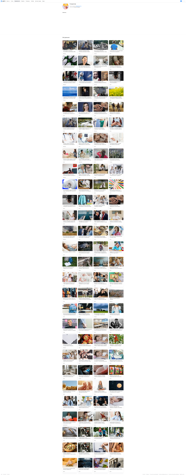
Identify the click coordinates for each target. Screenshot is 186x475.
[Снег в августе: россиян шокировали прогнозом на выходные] (116, 156)
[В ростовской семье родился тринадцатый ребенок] (85, 388)
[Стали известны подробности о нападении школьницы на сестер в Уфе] (69, 202)
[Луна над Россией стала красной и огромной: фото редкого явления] (116, 388)
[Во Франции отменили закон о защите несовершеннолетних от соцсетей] (85, 419)
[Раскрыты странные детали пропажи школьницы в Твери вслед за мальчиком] (85, 47)
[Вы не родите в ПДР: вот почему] (69, 248)
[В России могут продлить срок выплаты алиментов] (69, 465)
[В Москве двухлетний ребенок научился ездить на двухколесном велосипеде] (100, 248)
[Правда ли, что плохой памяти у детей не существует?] (116, 248)
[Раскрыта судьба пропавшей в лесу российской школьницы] (69, 125)
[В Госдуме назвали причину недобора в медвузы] (100, 202)
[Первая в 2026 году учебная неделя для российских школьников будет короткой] (69, 357)
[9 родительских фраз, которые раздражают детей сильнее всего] (100, 109)
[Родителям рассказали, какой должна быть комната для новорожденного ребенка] (69, 372)
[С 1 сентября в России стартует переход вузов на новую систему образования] (116, 465)
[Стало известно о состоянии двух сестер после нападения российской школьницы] (116, 47)
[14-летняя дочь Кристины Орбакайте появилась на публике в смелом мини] (69, 326)
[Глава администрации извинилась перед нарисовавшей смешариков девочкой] (100, 156)
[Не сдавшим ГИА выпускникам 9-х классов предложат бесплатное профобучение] (100, 326)
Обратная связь (182, 474)
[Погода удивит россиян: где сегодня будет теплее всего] (100, 310)
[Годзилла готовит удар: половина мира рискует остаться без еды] (69, 94)
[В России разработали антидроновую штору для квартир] (69, 341)
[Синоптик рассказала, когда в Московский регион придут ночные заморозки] (85, 248)
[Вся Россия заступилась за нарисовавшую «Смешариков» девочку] (116, 186)
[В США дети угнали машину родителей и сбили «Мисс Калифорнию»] (85, 465)
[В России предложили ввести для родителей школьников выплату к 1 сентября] (69, 310)
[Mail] (1, 1)
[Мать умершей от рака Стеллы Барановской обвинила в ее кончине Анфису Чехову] (85, 109)
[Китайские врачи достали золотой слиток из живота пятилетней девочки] (116, 310)
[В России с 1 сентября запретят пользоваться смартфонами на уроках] (116, 125)
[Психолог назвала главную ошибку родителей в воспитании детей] (100, 388)
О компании (4, 474)
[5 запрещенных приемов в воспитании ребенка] (100, 434)
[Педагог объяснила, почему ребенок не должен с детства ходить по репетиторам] (85, 171)
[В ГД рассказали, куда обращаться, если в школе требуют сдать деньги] (116, 202)
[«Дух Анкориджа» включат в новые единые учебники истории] (100, 217)
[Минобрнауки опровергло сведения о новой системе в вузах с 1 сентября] (85, 450)
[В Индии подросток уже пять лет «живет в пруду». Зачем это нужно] (85, 125)
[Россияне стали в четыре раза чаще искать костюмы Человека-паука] (100, 403)
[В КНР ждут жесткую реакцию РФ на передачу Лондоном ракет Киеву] (100, 94)
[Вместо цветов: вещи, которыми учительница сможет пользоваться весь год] (69, 419)
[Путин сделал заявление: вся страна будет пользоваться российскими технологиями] (85, 372)
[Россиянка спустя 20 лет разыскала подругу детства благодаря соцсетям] (69, 403)
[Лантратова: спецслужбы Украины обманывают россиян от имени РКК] (69, 78)
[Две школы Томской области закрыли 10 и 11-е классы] (69, 264)
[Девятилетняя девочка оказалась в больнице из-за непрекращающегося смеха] (100, 63)
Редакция (147, 474)
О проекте (144, 474)
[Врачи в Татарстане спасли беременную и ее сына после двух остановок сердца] (85, 140)
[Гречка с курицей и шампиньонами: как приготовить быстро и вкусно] (69, 450)
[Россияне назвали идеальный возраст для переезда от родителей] (100, 450)
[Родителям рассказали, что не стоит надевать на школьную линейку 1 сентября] (69, 279)
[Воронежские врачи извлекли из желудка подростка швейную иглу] (116, 357)
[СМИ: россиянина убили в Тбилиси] (116, 295)
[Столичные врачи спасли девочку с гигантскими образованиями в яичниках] (85, 78)
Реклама (8, 474)
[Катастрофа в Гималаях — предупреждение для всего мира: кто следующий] (100, 47)
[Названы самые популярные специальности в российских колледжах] (69, 140)
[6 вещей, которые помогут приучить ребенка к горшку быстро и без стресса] (100, 419)
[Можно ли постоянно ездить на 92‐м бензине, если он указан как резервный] (69, 295)
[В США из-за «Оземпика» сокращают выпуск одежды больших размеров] (100, 125)
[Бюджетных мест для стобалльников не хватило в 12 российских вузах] (85, 434)
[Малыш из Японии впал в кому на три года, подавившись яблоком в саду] (116, 279)
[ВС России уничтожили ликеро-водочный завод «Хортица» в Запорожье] (69, 233)
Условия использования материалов (174, 474)
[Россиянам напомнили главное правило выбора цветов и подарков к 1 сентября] (85, 403)
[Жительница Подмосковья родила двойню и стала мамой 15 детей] (85, 186)
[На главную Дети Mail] (3, 1)
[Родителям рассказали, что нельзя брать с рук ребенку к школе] (116, 419)
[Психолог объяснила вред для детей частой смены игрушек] (100, 465)
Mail (1, 474)
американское (78, 6)
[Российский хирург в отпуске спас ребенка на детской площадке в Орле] (116, 140)
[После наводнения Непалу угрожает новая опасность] (85, 264)
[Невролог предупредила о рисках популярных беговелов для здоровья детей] (116, 434)
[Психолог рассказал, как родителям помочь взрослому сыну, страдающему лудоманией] (116, 372)
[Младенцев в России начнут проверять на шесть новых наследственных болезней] (85, 279)
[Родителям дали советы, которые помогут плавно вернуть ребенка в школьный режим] (100, 341)
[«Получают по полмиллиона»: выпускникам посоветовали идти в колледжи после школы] (100, 264)
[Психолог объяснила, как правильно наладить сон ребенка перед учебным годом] (116, 403)
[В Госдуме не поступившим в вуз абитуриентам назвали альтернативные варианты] (85, 217)
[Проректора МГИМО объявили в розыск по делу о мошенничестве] (85, 94)
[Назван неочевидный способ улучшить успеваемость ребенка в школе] (116, 217)
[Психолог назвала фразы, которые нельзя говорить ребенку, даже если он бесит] (69, 156)
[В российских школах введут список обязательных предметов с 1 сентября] (100, 233)
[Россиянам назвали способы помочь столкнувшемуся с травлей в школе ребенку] (100, 171)
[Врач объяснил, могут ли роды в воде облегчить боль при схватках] (69, 434)
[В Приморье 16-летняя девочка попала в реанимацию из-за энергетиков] (69, 63)
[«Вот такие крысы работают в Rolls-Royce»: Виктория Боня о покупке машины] (85, 63)
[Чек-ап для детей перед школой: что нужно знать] (116, 233)
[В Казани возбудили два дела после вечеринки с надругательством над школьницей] (116, 78)
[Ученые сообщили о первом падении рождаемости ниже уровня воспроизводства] (100, 372)
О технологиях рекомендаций (154, 474)
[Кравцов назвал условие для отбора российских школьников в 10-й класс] (85, 295)
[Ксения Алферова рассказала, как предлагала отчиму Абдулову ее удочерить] (116, 326)
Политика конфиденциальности (163, 474)
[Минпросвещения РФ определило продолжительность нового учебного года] (116, 264)
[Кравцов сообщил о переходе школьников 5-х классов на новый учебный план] (85, 202)
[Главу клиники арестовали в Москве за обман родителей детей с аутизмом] (85, 310)
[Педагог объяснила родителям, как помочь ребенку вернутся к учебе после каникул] (69, 217)
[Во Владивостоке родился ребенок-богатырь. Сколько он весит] (100, 140)
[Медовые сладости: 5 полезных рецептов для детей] (69, 388)
